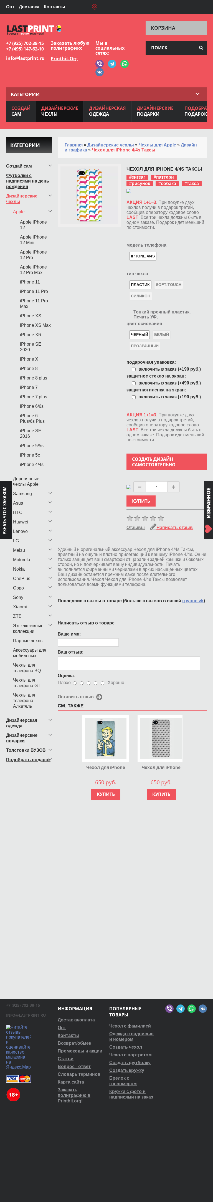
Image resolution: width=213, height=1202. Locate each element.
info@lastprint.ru (25, 58)
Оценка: (66, 675)
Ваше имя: (69, 634)
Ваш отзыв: (70, 652)
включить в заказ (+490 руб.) (169, 383)
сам (21, 111)
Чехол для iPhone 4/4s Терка (161, 767)
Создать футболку (130, 1062)
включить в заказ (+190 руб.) (169, 369)
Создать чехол (125, 1047)
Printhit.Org (64, 58)
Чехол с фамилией (130, 1026)
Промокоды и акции (80, 1051)
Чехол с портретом (130, 1054)
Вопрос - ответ (74, 1066)
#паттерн (164, 177)
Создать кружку (126, 1070)
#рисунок (139, 183)
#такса (191, 183)
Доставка (29, 6)
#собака (167, 183)
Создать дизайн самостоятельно (154, 462)
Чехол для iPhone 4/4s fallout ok (105, 767)
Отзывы (135, 527)
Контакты (54, 6)
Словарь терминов (79, 1074)
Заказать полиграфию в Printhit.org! (74, 1095)
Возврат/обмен (75, 1043)
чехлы (59, 111)
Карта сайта (71, 1082)
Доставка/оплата (76, 1020)
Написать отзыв (174, 527)
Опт (10, 6)
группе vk (193, 600)
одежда (107, 111)
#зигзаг (137, 177)
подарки (155, 111)
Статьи (65, 1058)
